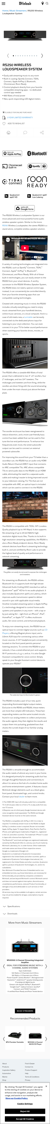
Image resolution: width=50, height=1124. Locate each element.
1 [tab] (13, 55)
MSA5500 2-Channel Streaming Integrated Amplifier (25, 961)
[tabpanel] (25, 36)
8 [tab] (29, 55)
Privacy (27, 1080)
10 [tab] (34, 55)
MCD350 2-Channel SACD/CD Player (35, 1043)
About (4, 1063)
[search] (46, 3)
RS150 (5, 225)
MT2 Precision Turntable (15, 1042)
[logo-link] (25, 3)
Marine (4, 1077)
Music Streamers (18, 10)
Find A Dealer (30, 1063)
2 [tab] (15, 55)
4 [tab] (20, 55)
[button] (14, 123)
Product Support (31, 1070)
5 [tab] (22, 55)
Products (5, 1067)
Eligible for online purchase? (18, 112)
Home (5, 10)
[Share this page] (42, 132)
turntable (28, 317)
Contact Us (29, 1067)
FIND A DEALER (43, 3)
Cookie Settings (25, 1103)
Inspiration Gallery (8, 1070)
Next (42, 56)
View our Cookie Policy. (16, 1098)
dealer (22, 796)
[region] (25, 1103)
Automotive (6, 1073)
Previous (3, 966)
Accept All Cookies (25, 1119)
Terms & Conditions (32, 1077)
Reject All (25, 1111)
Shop (4, 1080)
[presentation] (25, 961)
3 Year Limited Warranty (20, 117)
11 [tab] (36, 55)
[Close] (46, 1086)
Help (26, 1073)
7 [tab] (27, 55)
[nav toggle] (3, 4)
